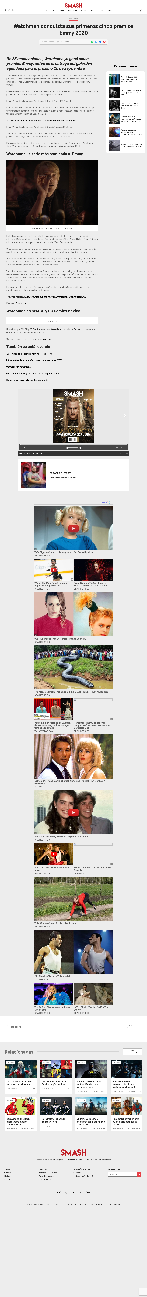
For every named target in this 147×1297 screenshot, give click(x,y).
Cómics (53, 10)
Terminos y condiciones (48, 1173)
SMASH (7, 1169)
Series (61, 10)
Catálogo (7, 1173)
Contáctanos (78, 1173)
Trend (92, 10)
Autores (7, 1179)
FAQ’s (76, 1179)
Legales (43, 1169)
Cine (45, 10)
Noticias (7, 1176)
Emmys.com (21, 303)
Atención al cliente (83, 1169)
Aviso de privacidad (46, 1176)
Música (83, 10)
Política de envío (45, 1179)
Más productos (130, 1026)
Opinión (100, 10)
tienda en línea (44, 339)
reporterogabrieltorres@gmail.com (63, 477)
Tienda (109, 10)
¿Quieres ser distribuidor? (83, 1176)
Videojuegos (72, 10)
